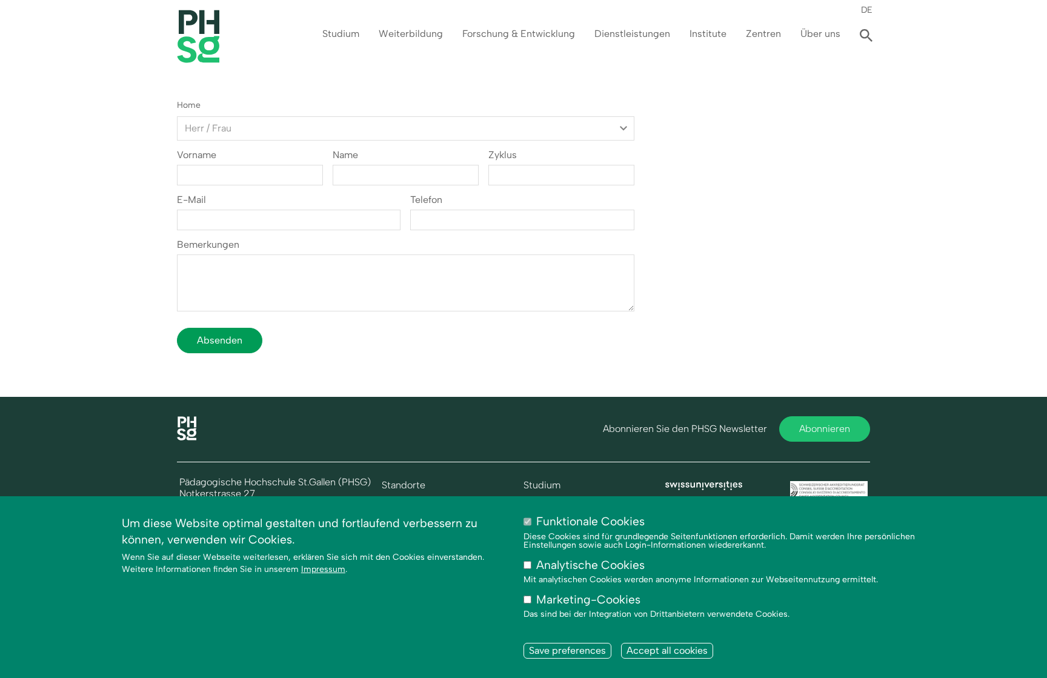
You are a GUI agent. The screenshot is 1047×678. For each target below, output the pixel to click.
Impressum (323, 569)
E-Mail (191, 200)
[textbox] (406, 128)
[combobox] (405, 128)
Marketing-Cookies (588, 599)
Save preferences (567, 650)
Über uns (820, 33)
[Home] (186, 437)
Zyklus (502, 155)
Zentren (763, 33)
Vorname (196, 155)
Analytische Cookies (590, 565)
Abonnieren (824, 428)
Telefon (426, 200)
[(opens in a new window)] (704, 487)
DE (866, 9)
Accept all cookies (667, 650)
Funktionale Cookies (590, 521)
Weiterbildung (411, 33)
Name (345, 155)
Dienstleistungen (632, 33)
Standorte (403, 485)
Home (189, 105)
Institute (708, 33)
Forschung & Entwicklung (518, 33)
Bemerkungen (208, 245)
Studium (340, 33)
